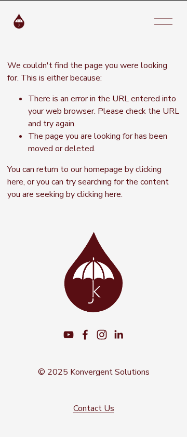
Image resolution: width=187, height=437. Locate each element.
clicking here (99, 194)
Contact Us (93, 408)
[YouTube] (68, 334)
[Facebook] (85, 334)
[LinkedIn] (118, 334)
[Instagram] (102, 334)
